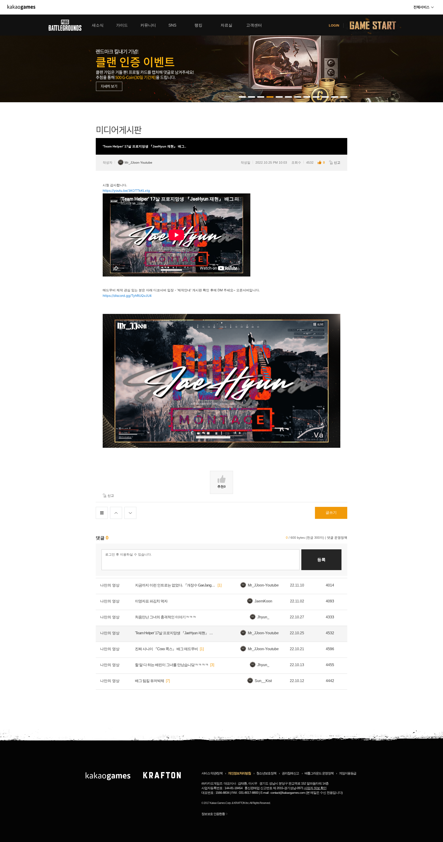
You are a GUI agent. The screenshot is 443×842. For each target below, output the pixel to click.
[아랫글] (130, 513)
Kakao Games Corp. (220, 803)
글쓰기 (331, 512)
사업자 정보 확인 (315, 788)
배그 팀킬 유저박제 (149, 681)
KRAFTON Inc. (241, 803)
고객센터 (254, 25)
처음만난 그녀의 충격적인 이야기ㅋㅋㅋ (165, 617)
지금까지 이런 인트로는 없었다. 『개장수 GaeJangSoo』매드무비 (175, 585)
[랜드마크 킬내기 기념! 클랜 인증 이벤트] (221, 58)
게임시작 (375, 25)
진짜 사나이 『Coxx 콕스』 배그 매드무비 (166, 649)
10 (334, 97)
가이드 (122, 25)
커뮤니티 (148, 25)
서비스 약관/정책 (211, 773)
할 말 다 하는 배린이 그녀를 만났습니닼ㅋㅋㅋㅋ (171, 665)
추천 (221, 486)
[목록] (102, 513)
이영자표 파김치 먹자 (151, 601)
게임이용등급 (347, 773)
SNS (172, 25)
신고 (337, 162)
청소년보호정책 (266, 773)
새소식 (98, 25)
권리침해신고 (290, 773)
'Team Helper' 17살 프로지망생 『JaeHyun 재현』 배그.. (175, 633)
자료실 (226, 25)
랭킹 (198, 25)
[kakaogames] (21, 7)
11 (343, 97)
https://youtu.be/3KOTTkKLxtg (126, 190)
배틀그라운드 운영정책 (319, 773)
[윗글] (116, 513)
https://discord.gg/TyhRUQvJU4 (127, 296)
